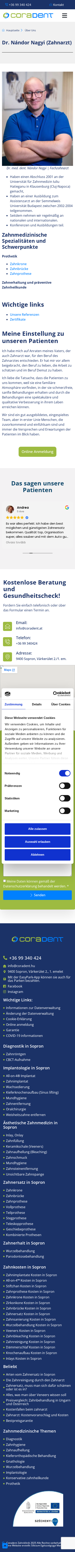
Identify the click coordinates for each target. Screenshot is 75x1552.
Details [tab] (37, 704)
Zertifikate (18, 319)
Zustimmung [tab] (13, 704)
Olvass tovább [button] (16, 542)
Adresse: (24, 653)
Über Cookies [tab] (60, 704)
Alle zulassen (37, 828)
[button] (64, 15)
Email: (21, 622)
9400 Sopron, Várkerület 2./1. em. (41, 659)
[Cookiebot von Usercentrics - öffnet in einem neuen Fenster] (53, 694)
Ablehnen (37, 854)
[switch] (64, 785)
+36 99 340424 (26, 643)
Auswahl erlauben (37, 841)
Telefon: (23, 637)
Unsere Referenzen (24, 314)
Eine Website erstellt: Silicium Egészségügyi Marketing (37, 1545)
